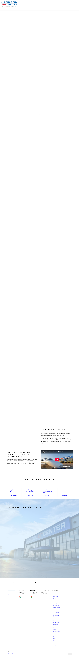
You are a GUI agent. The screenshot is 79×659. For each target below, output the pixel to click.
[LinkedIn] (4, 9)
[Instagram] (6, 9)
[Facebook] (2, 9)
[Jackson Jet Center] (9, 4)
